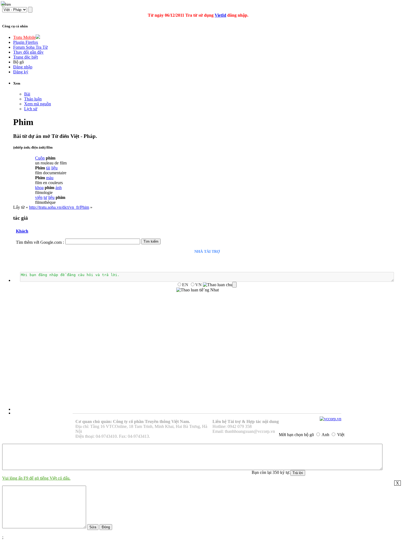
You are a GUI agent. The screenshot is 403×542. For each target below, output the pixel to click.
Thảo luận (33, 99)
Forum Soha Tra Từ (30, 47)
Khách (22, 231)
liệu (54, 168)
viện (38, 197)
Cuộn (40, 158)
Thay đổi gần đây (28, 52)
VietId (220, 15)
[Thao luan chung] (220, 284)
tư (45, 197)
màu (49, 177)
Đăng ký (20, 71)
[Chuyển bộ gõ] (4, 4)
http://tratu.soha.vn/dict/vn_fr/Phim (59, 207)
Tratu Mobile (24, 37)
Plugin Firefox (25, 42)
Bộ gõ (18, 62)
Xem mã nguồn (37, 104)
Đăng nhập (22, 67)
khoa (39, 187)
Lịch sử (30, 108)
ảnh (58, 187)
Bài (27, 94)
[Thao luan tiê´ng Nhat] (197, 290)
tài (48, 168)
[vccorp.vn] (330, 418)
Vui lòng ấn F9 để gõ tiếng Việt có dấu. (36, 478)
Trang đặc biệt (25, 57)
